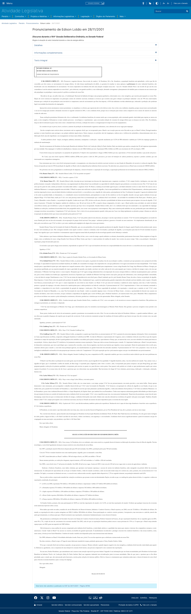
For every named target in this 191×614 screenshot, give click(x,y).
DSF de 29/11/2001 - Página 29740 (77, 586)
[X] (42, 597)
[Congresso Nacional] (95, 598)
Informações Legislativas (64, 16)
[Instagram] (48, 597)
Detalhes (38, 45)
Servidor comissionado (73, 605)
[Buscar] (187, 11)
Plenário (5, 16)
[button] (143, 3)
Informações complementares (48, 53)
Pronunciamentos (32, 23)
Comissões (20, 16)
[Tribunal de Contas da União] (100, 598)
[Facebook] (36, 597)
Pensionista (105, 605)
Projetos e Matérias (39, 16)
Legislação (85, 16)
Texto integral (40, 60)
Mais (122, 16)
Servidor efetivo (57, 605)
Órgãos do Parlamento (105, 16)
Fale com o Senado (181, 3)
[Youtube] (53, 597)
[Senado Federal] (95, 3)
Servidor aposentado (91, 605)
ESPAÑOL (143, 598)
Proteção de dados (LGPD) (129, 605)
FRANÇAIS (153, 598)
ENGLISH (135, 598)
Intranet (39, 605)
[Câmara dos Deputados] (90, 598)
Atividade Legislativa (22, 10)
